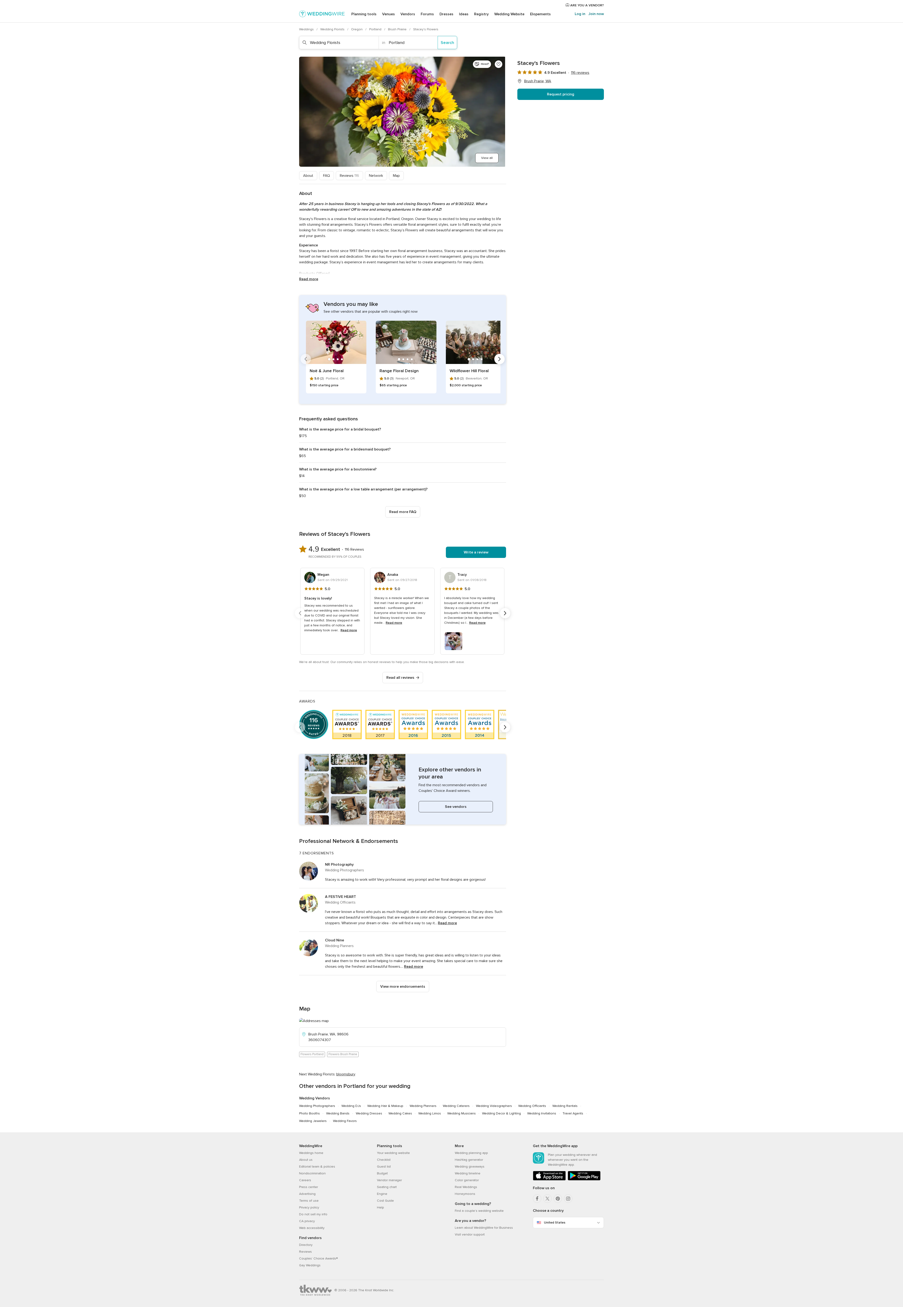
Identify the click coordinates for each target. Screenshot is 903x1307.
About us (306, 1160)
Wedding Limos (429, 1113)
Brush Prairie (398, 29)
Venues (388, 14)
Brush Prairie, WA (537, 81)
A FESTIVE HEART (340, 896)
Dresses (446, 14)
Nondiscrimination (312, 1173)
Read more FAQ (402, 511)
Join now (596, 14)
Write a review (476, 552)
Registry (481, 14)
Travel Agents (572, 1113)
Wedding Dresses (369, 1113)
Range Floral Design (399, 370)
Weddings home (311, 1153)
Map (396, 175)
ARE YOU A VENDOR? (586, 5)
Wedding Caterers (456, 1106)
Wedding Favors (345, 1121)
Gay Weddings (310, 1265)
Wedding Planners (423, 1106)
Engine (382, 1194)
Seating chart (387, 1187)
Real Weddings (466, 1187)
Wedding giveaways (469, 1167)
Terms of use (309, 1201)
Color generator (467, 1180)
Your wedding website (393, 1153)
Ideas (463, 14)
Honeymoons (465, 1194)
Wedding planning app (471, 1153)
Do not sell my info (313, 1214)
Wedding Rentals (565, 1106)
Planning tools (363, 14)
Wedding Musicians (461, 1113)
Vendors (407, 14)
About (308, 175)
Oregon (357, 29)
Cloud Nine (334, 940)
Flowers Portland (312, 1054)
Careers (305, 1180)
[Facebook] (537, 1198)
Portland (375, 29)
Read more (308, 279)
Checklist (384, 1160)
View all (487, 158)
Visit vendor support (470, 1234)
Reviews (349, 175)
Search (447, 42)
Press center (308, 1187)
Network (376, 175)
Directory (306, 1245)
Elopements (540, 14)
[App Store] (549, 1179)
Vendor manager (389, 1180)
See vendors (456, 806)
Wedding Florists (332, 29)
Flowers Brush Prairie (343, 1054)
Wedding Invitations (541, 1113)
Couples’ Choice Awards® (318, 1258)
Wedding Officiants (532, 1106)
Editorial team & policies (317, 1167)
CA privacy (307, 1221)
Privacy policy (309, 1207)
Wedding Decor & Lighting (501, 1113)
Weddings (307, 29)
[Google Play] (584, 1179)
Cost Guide (385, 1201)
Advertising (307, 1194)
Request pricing (560, 94)
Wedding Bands (337, 1113)
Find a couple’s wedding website (479, 1211)
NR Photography (339, 864)
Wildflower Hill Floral (469, 370)
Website (509, 14)
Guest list (384, 1167)
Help (380, 1207)
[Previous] (306, 359)
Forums (427, 14)
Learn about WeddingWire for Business (484, 1228)
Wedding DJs (351, 1106)
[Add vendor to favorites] (498, 64)
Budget (382, 1173)
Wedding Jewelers (313, 1121)
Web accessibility (312, 1228)
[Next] (499, 359)
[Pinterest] (558, 1198)
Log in (580, 14)
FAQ (326, 175)
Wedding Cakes (400, 1113)
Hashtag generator (469, 1160)
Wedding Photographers (317, 1106)
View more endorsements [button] (402, 986)
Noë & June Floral (327, 370)
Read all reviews (400, 677)
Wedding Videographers (494, 1106)
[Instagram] (568, 1198)
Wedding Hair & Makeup (385, 1106)
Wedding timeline (467, 1173)
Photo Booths (309, 1113)
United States (554, 1222)
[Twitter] (547, 1198)
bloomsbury (345, 1074)
